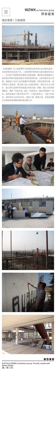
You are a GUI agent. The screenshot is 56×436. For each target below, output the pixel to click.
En (12, 367)
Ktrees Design (8, 365)
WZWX (39, 10)
